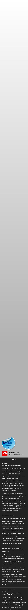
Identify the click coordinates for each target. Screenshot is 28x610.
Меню (14, 459)
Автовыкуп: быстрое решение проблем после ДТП (11, 593)
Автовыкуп (14, 453)
